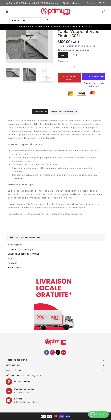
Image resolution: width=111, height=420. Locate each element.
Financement (15, 267)
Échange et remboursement (23, 253)
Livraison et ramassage (20, 249)
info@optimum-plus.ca (26, 402)
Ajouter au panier (69, 78)
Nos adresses (22, 381)
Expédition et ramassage (64, 111)
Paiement (13, 263)
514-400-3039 (22, 392)
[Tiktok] (58, 352)
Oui (75, 55)
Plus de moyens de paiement (94, 85)
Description (40, 111)
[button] (55, 360)
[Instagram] (52, 352)
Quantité (63, 61)
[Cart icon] (104, 11)
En (104, 3)
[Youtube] (63, 352)
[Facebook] (46, 352)
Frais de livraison (66, 46)
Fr (100, 3)
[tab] (55, 244)
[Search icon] (47, 20)
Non (63, 55)
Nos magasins (15, 244)
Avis (10, 258)
